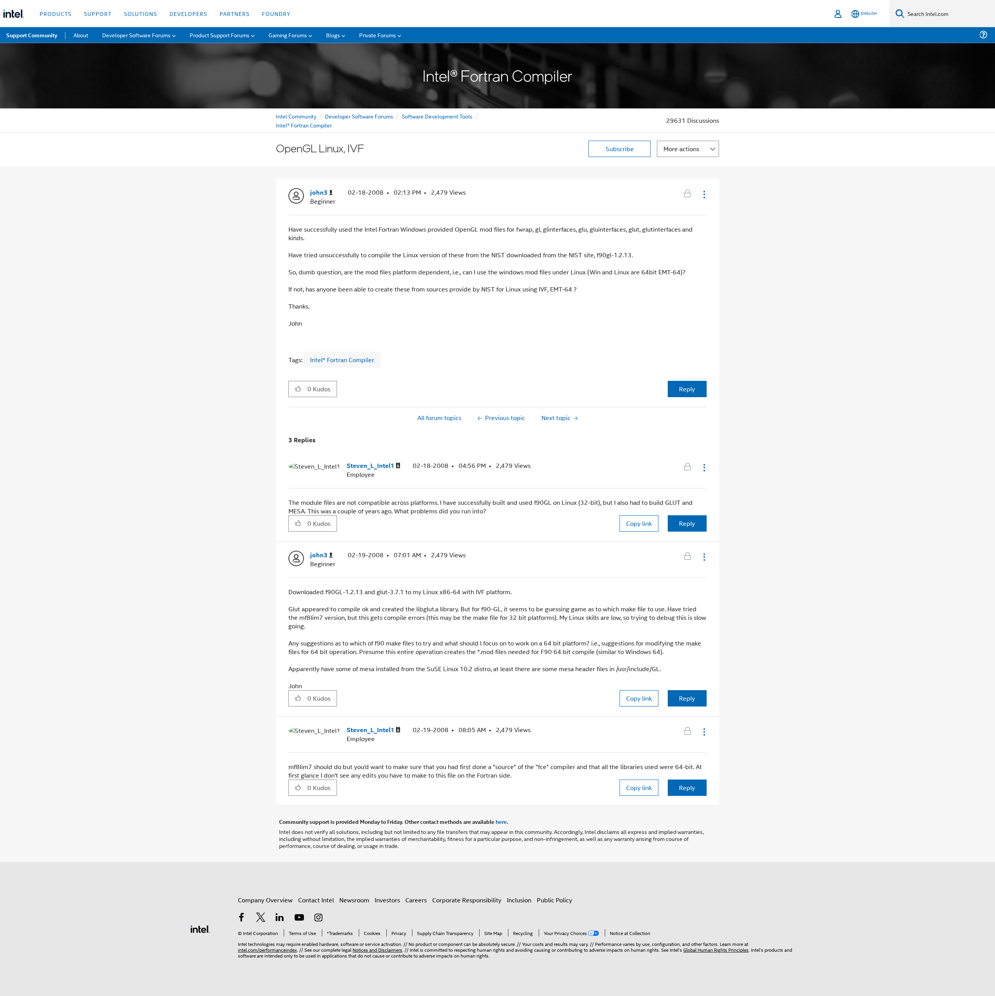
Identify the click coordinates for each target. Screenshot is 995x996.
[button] (703, 194)
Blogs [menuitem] (333, 35)
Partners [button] (235, 13)
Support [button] (98, 13)
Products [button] (56, 13)
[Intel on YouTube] (299, 918)
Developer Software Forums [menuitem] (136, 35)
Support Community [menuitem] (31, 35)
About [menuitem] (80, 35)
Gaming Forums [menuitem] (288, 35)
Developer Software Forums (359, 116)
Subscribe (620, 148)
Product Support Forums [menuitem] (220, 35)
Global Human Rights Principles (716, 949)
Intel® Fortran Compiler (304, 125)
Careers (416, 899)
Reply (687, 388)
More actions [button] (681, 148)
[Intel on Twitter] (260, 918)
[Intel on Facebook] (241, 918)
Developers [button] (188, 13)
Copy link (639, 523)
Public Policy (554, 899)
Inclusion (519, 899)
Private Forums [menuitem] (377, 35)
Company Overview (265, 899)
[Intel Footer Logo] (200, 928)
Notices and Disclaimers (377, 949)
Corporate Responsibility (466, 899)
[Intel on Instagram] (318, 918)
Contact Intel (316, 899)
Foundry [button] (276, 13)
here (501, 821)
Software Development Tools (437, 116)
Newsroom (354, 899)
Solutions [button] (140, 13)
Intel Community (296, 116)
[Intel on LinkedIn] (279, 918)
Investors (387, 899)
